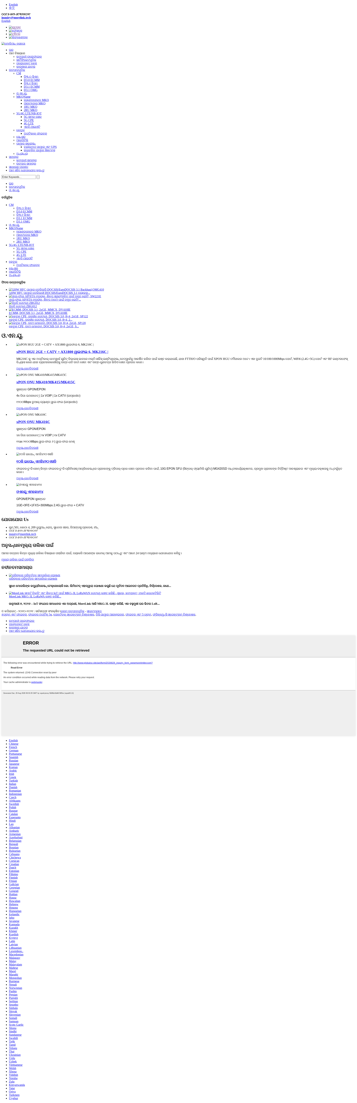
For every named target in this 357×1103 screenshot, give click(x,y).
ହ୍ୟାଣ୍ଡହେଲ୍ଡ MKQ (36, 100)
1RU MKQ (30, 106)
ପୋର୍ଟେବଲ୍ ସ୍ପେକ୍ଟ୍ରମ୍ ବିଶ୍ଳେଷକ (73, 614)
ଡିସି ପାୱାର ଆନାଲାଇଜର (110, 614)
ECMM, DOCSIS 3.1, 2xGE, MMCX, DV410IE (38, 313)
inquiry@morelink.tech (16, 17)
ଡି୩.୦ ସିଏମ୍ (31, 76)
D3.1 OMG (31, 90)
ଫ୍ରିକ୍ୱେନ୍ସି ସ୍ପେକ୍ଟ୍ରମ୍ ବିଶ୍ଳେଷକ (174, 614)
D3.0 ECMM (32, 80)
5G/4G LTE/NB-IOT (29, 113)
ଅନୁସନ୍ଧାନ (22, 368)
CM (18, 73)
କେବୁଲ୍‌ (20, 130)
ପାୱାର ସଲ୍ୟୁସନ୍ (26, 143)
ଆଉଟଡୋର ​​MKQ (35, 103)
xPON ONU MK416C (33, 422)
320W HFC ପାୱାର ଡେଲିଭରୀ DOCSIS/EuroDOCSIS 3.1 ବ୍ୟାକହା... (49, 292)
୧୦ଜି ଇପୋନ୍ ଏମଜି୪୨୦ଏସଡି (36, 461)
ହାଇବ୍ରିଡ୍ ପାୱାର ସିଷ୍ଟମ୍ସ (39, 150)
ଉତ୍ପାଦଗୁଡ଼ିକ (17, 70)
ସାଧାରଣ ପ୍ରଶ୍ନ (18, 167)
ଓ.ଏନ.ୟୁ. (21, 93)
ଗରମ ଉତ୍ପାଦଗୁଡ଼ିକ (72, 611)
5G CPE (29, 120)
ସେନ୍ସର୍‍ (20, 136)
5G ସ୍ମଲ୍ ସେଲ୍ (33, 116)
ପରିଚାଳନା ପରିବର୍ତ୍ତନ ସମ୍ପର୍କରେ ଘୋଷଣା (33, 578)
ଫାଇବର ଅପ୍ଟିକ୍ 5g (40, 614)
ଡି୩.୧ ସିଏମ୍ (31, 83)
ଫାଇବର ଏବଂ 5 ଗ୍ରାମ (138, 614)
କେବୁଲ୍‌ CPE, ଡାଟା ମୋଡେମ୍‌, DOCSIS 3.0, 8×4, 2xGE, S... (44, 326)
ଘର (11, 49)
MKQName (23, 96)
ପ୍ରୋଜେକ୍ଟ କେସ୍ (26, 63)
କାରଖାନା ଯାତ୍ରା (25, 66)
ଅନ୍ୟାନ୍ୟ (22, 153)
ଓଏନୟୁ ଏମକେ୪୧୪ (29, 492)
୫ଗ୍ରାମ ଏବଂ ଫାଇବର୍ (14, 614)
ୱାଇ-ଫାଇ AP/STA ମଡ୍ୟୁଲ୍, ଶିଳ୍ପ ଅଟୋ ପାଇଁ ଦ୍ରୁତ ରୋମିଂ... (45, 299)
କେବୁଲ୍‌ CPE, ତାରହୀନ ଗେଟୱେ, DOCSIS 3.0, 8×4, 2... (40, 319)
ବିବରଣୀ (33, 368)
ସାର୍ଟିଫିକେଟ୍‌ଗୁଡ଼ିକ (26, 59)
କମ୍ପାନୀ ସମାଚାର (26, 160)
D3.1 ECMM (32, 86)
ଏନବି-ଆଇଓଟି (32, 126)
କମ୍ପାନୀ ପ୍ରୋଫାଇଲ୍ (29, 56)
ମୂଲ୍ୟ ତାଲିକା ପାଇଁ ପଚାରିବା (17, 559)
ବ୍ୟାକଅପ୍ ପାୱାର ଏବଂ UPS (40, 146)
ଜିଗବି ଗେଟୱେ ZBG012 (23, 306)
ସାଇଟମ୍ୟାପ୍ (94, 611)
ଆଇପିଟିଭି (22, 140)
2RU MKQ (30, 110)
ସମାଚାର (13, 156)
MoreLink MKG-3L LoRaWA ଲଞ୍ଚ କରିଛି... (35, 596)
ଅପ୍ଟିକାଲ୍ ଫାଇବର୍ (35, 133)
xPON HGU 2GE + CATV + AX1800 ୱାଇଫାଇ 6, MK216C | (62, 352)
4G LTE (29, 123)
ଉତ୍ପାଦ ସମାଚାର (26, 163)
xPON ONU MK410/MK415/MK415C (45, 382)
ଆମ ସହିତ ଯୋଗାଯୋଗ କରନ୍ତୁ (26, 170)
